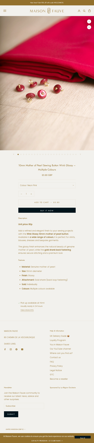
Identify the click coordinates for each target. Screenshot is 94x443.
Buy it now (47, 210)
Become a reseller (59, 379)
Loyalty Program (58, 340)
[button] (47, 440)
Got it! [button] (82, 438)
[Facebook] (5, 349)
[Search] (84, 11)
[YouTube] (22, 349)
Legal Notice (56, 370)
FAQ (52, 361)
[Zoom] (89, 21)
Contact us (55, 357)
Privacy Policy (56, 366)
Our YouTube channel (60, 348)
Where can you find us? (61, 353)
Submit (11, 414)
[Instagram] (11, 349)
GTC (52, 374)
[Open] (4, 11)
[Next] (80, 154)
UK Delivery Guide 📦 (59, 336)
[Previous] (13, 154)
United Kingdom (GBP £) (15, 429)
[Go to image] (18, 154)
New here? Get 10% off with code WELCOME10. (47, 2)
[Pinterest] (16, 349)
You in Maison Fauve (59, 344)
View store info (27, 310)
